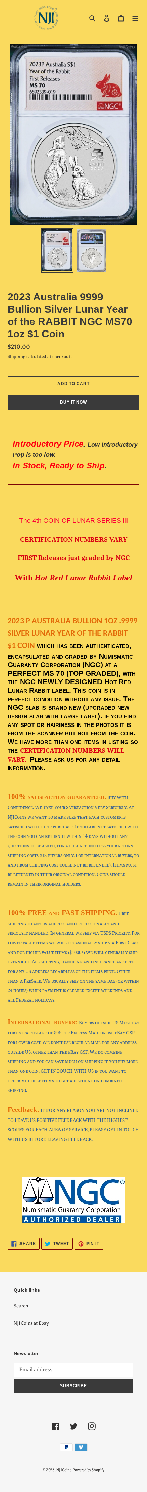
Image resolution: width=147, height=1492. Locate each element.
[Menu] (135, 18)
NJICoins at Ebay (31, 1323)
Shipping (16, 356)
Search (21, 1306)
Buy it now (74, 402)
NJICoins (63, 1470)
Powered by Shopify (88, 1470)
